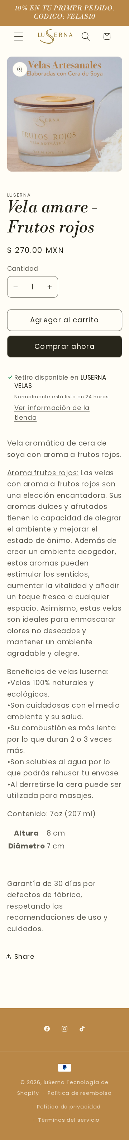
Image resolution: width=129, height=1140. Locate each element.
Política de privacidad (69, 1106)
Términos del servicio (69, 1120)
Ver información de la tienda (52, 412)
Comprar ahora (64, 346)
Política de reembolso (79, 1093)
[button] (18, 36)
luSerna (54, 1082)
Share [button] (24, 956)
